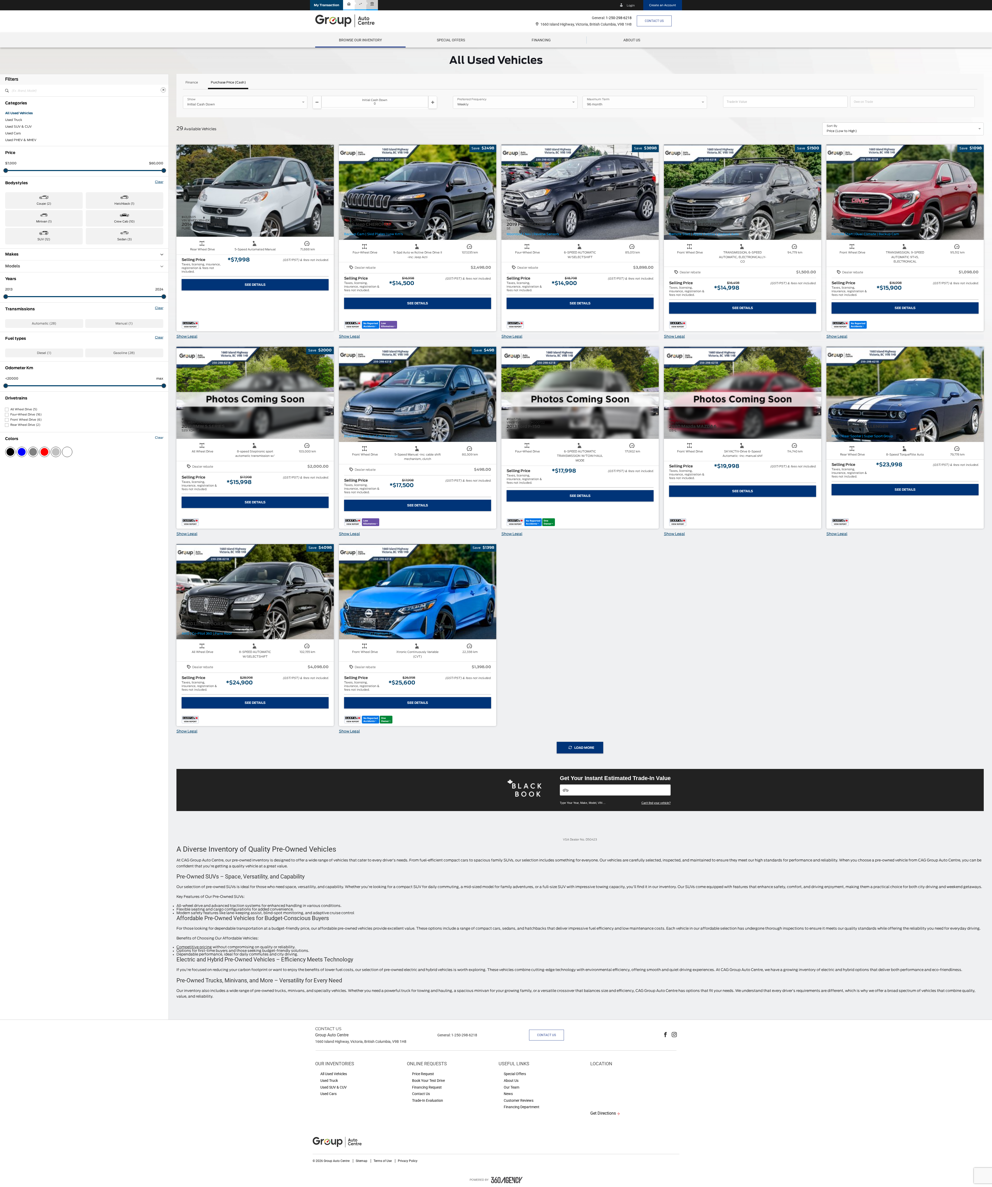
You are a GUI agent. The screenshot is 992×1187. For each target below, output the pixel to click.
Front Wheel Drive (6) (26, 419)
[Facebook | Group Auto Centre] (665, 1035)
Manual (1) (124, 323)
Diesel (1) (44, 352)
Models (12, 266)
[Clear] (163, 90)
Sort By (832, 126)
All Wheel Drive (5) (23, 409)
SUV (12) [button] (43, 239)
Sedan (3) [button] (124, 239)
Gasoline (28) (124, 352)
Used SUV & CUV (18, 126)
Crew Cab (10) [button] (124, 221)
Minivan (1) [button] (44, 221)
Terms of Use (383, 1161)
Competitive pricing (194, 947)
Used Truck (13, 119)
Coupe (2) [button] (44, 203)
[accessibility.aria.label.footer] (507, 1180)
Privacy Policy (407, 1161)
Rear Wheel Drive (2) (25, 424)
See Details (255, 284)
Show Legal (186, 336)
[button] (326, 5)
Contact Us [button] (654, 21)
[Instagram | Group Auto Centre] (674, 1035)
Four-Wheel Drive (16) (26, 414)
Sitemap (362, 1161)
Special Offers (451, 40)
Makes (12, 254)
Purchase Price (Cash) (228, 82)
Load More (584, 747)
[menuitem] (360, 40)
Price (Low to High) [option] (842, 131)
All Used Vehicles (19, 113)
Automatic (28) (44, 323)
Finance (191, 82)
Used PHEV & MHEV (20, 140)
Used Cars (13, 133)
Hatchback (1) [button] (124, 203)
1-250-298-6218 (619, 18)
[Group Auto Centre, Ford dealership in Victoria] (347, 20)
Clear (159, 181)
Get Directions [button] (603, 1113)
